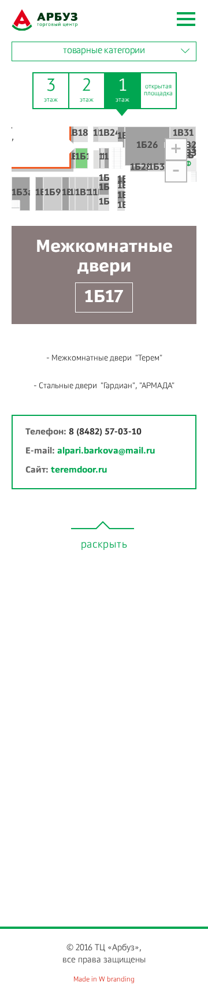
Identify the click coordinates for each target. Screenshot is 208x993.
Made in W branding (104, 979)
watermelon (45, 20)
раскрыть (104, 545)
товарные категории (104, 50)
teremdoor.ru (79, 470)
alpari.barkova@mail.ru (106, 451)
